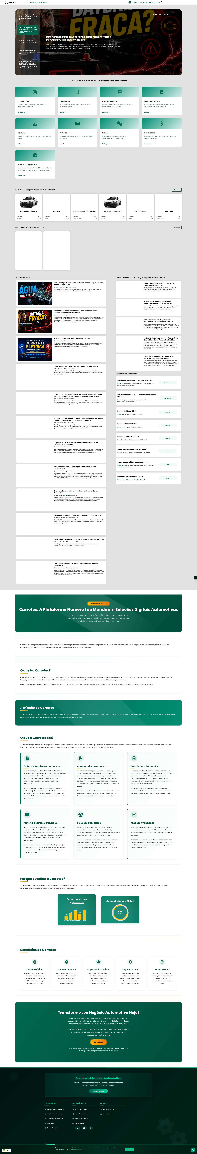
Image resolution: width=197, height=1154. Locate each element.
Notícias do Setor (81, 1109)
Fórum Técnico (52, 1128)
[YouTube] (84, 1128)
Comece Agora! (98, 1091)
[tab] (27, 17)
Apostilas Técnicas (81, 1114)
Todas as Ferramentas (55, 1119)
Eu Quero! (98, 1042)
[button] (159, 70)
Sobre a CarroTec (109, 1109)
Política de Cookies (76, 1150)
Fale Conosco (107, 1114)
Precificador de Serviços (55, 1114)
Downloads (51, 1123)
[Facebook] (90, 1128)
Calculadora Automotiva (55, 1109)
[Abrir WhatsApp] (193, 1150)
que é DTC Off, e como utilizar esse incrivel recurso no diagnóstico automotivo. (79, 44)
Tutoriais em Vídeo (81, 1119)
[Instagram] (77, 1128)
